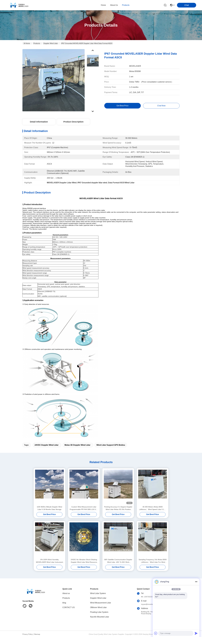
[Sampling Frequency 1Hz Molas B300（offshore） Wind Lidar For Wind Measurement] (152, 539)
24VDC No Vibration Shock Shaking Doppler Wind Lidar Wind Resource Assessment (84, 561)
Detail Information (39, 122)
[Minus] (196, 581)
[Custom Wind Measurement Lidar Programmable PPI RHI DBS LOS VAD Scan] (83, 487)
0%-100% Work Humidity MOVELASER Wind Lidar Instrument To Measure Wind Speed (49, 561)
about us (114, 5)
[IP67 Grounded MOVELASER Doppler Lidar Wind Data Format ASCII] (53, 80)
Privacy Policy (27, 634)
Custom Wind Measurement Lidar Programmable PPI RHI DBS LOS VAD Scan (84, 508)
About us (66, 593)
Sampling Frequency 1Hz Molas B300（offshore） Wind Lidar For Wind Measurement (153, 561)
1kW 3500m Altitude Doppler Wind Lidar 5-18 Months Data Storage (49, 508)
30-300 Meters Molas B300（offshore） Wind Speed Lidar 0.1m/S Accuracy (152, 508)
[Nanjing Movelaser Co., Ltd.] (19, 5)
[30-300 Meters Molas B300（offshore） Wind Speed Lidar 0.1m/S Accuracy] (152, 487)
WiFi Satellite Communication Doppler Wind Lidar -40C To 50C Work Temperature (118, 561)
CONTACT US (68, 607)
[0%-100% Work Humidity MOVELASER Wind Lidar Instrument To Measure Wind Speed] (49, 539)
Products (36, 43)
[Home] (35, 594)
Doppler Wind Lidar (50, 43)
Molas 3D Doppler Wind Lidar (77, 445)
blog (64, 603)
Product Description (73, 122)
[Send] (196, 633)
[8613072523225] (24, 606)
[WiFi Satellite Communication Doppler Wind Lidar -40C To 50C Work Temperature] (118, 539)
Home (103, 5)
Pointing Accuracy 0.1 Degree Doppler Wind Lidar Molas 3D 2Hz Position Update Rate (118, 508)
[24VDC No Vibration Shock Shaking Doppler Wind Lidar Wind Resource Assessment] (83, 539)
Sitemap (37, 634)
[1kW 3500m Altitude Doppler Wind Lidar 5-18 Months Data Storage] (49, 487)
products (125, 5)
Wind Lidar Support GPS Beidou (110, 445)
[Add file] (155, 633)
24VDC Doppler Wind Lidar (46, 445)
